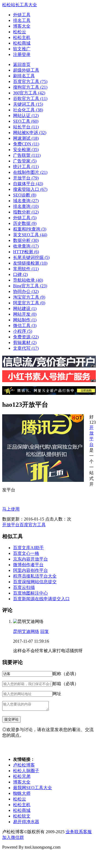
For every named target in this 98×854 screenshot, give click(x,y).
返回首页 (21, 64)
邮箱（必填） (66, 683)
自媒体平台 (28, 183)
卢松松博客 (24, 765)
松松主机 (21, 37)
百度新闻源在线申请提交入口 (41, 598)
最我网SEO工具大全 (32, 787)
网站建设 (24, 308)
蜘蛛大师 (21, 793)
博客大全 (21, 26)
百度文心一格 (26, 553)
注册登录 (21, 54)
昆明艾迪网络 (26, 631)
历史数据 (24, 223)
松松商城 (21, 43)
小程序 (22, 331)
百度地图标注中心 (30, 593)
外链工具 (21, 14)
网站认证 (26, 115)
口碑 (20, 274)
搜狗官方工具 (30, 87)
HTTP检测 (26, 251)
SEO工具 (25, 121)
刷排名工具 (24, 76)
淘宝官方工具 (29, 297)
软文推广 (21, 48)
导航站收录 (28, 280)
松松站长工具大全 (19, 4)
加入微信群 (13, 837)
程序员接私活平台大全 (35, 576)
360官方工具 (29, 93)
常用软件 (26, 268)
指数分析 (26, 212)
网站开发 (24, 314)
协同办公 (26, 291)
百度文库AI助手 (28, 547)
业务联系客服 (79, 831)
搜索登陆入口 (30, 189)
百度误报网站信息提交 (35, 581)
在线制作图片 (30, 172)
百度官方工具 (30, 81)
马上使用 (11, 509)
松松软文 (21, 816)
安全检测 (26, 149)
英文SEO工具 (30, 234)
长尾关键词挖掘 (31, 257)
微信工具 (24, 325)
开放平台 (26, 178)
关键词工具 (28, 104)
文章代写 (26, 348)
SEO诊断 (24, 195)
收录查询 (26, 246)
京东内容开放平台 (30, 559)
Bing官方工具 (30, 285)
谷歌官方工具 (30, 98)
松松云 (19, 31)
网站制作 (24, 320)
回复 (44, 631)
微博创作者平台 (28, 564)
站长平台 (26, 127)
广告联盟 (27, 155)
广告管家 (24, 161)
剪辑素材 (24, 342)
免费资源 (26, 337)
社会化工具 (28, 110)
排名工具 (21, 20)
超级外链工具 (26, 70)
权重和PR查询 (29, 229)
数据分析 (26, 240)
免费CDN (26, 144)
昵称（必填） (66, 673)
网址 (57, 693)
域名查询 (26, 200)
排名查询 (26, 206)
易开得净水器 (26, 821)
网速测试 (26, 138)
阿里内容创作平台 (30, 570)
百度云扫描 (24, 587)
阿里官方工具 (29, 303)
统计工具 (26, 166)
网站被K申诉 (29, 132)
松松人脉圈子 (26, 770)
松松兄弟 (21, 776)
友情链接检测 (30, 263)
